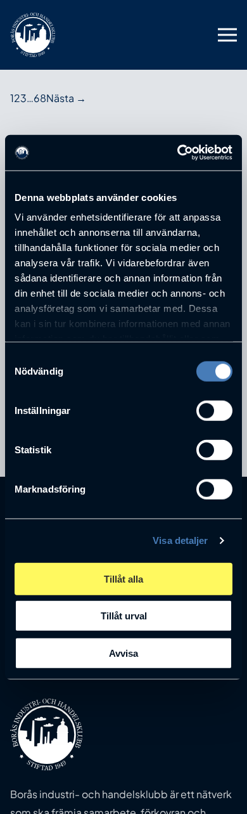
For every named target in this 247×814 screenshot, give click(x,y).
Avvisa (123, 652)
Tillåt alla (123, 578)
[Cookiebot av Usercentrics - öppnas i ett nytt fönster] (177, 153)
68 (40, 98)
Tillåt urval (124, 615)
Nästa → (66, 98)
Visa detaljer (180, 540)
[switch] (214, 410)
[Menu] (227, 35)
